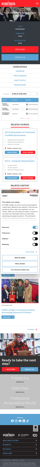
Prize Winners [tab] (20, 75)
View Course (12, 152)
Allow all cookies (20, 257)
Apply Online (28, 152)
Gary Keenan (15, 104)
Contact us (29, 369)
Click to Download (33, 104)
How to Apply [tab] (20, 80)
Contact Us (20, 57)
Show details (30, 252)
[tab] (23, 118)
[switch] (35, 233)
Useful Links (7, 453)
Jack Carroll (15, 109)
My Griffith (7, 445)
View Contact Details (11, 441)
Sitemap (22, 460)
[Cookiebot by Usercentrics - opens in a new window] (30, 195)
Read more (6, 275)
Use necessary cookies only (20, 270)
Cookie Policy (15, 460)
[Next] (28, 118)
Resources (7, 449)
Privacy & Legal (6, 460)
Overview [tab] (20, 71)
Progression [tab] (20, 85)
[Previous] (21, 118)
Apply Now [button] (20, 49)
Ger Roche (14, 113)
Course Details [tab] (20, 66)
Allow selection (20, 263)
